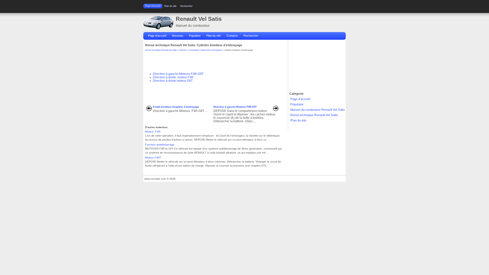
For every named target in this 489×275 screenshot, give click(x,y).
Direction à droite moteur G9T (173, 80)
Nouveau (177, 35)
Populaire (195, 35)
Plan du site (170, 6)
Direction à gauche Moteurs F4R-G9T (178, 73)
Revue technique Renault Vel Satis (161, 50)
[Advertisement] (214, 59)
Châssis (182, 50)
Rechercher (186, 6)
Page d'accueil (152, 6)
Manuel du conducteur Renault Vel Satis (317, 109)
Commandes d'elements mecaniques (205, 50)
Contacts (232, 35)
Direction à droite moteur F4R (173, 77)
